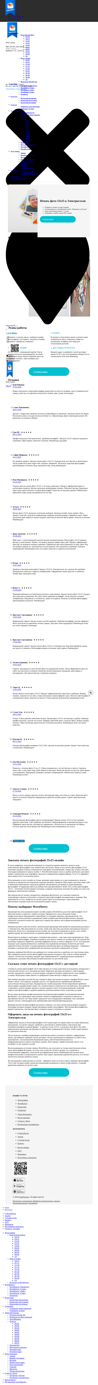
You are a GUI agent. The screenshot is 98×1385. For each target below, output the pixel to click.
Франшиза (22, 1154)
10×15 (27, 62)
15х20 (27, 45)
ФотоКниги (22, 1104)
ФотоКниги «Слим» (28, 88)
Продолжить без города (16, 89)
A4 (26, 79)
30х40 (27, 54)
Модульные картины (28, 145)
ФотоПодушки (26, 149)
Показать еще (19, 841)
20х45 (27, 130)
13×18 (27, 64)
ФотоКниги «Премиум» (29, 86)
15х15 (27, 43)
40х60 (27, 138)
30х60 (27, 132)
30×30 (27, 75)
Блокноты (24, 94)
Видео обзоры (23, 1148)
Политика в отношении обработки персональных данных (36, 1201)
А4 (26, 56)
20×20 (27, 71)
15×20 (27, 69)
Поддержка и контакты (27, 1158)
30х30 (27, 52)
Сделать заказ (47, 219)
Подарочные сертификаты (28, 1124)
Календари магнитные (28, 98)
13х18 (27, 41)
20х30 (27, 50)
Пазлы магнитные (27, 168)
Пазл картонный (26, 162)
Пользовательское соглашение (25, 1203)
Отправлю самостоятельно (30, 106)
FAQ (19, 1151)
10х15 (27, 39)
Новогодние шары (27, 159)
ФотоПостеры (26, 147)
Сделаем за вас (24, 1140)
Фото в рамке (25, 58)
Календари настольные (29, 100)
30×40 (27, 77)
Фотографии (23, 1100)
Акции (20, 1137)
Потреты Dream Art (27, 113)
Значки (23, 153)
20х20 (27, 47)
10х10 (27, 37)
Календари (22, 1107)
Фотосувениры (24, 1118)
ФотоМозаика (26, 117)
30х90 (27, 134)
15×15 (27, 66)
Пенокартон (25, 143)
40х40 (27, 136)
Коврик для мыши (27, 155)
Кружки (23, 157)
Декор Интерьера (25, 1114)
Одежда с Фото (24, 1121)
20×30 (27, 73)
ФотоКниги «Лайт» (27, 90)
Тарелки (24, 164)
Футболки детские (27, 172)
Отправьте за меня (27, 109)
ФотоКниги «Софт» (27, 92)
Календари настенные (28, 103)
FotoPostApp (24, 1197)
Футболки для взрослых (29, 174)
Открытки (22, 1110)
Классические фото (27, 35)
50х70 (27, 140)
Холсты (23, 119)
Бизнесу (21, 1143)
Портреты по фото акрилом (30, 115)
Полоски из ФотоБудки (29, 82)
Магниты (24, 166)
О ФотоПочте (23, 1133)
